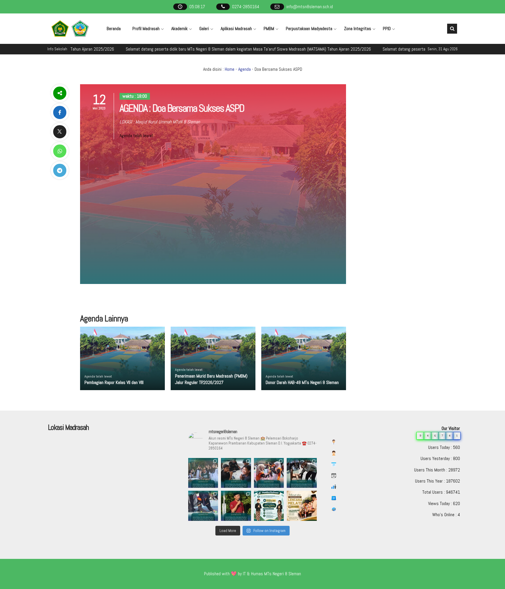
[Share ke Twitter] (59, 132)
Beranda (114, 28)
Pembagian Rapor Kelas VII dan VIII (113, 382)
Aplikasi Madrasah (236, 28)
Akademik (179, 28)
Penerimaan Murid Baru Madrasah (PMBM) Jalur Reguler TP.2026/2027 (211, 379)
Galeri (204, 28)
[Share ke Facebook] (59, 112)
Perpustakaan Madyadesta (309, 28)
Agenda (244, 69)
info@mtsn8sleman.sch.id (309, 7)
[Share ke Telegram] (59, 170)
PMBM (269, 28)
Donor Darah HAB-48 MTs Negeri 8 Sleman (302, 382)
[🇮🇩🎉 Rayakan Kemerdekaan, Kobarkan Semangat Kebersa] (203, 473)
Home (229, 69)
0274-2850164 (245, 7)
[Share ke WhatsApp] (59, 151)
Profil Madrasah (146, 28)
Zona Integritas (357, 28)
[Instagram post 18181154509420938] (269, 506)
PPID (387, 28)
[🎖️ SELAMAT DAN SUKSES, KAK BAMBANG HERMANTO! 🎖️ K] (302, 506)
